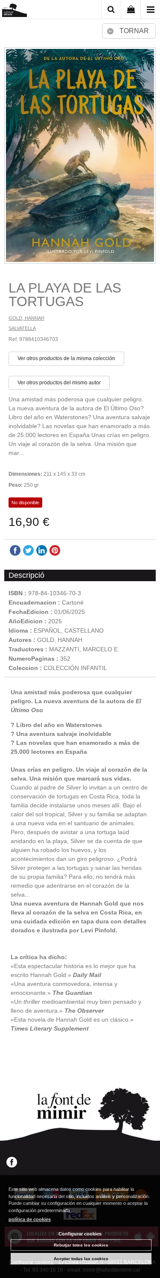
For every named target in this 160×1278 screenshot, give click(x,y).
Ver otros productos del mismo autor (59, 383)
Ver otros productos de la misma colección (66, 358)
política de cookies (30, 1219)
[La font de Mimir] (14, 11)
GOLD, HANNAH (26, 318)
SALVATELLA (22, 328)
